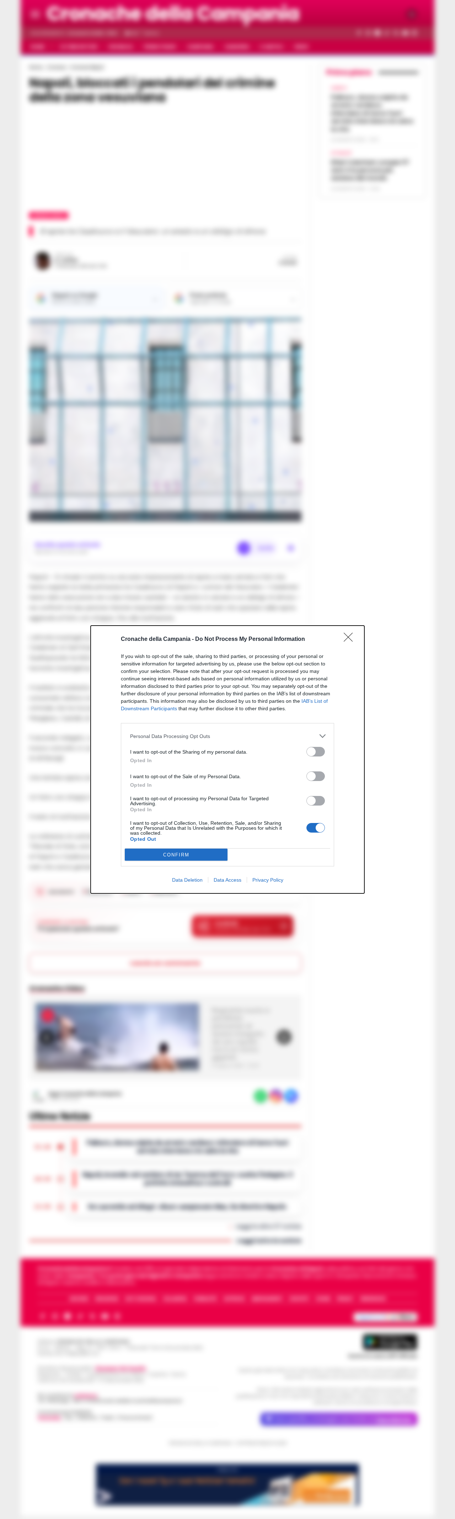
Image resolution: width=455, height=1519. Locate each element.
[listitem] (227, 736)
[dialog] (227, 759)
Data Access (227, 880)
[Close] (350, 639)
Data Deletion (187, 880)
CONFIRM (176, 854)
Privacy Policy (267, 880)
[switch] (315, 751)
